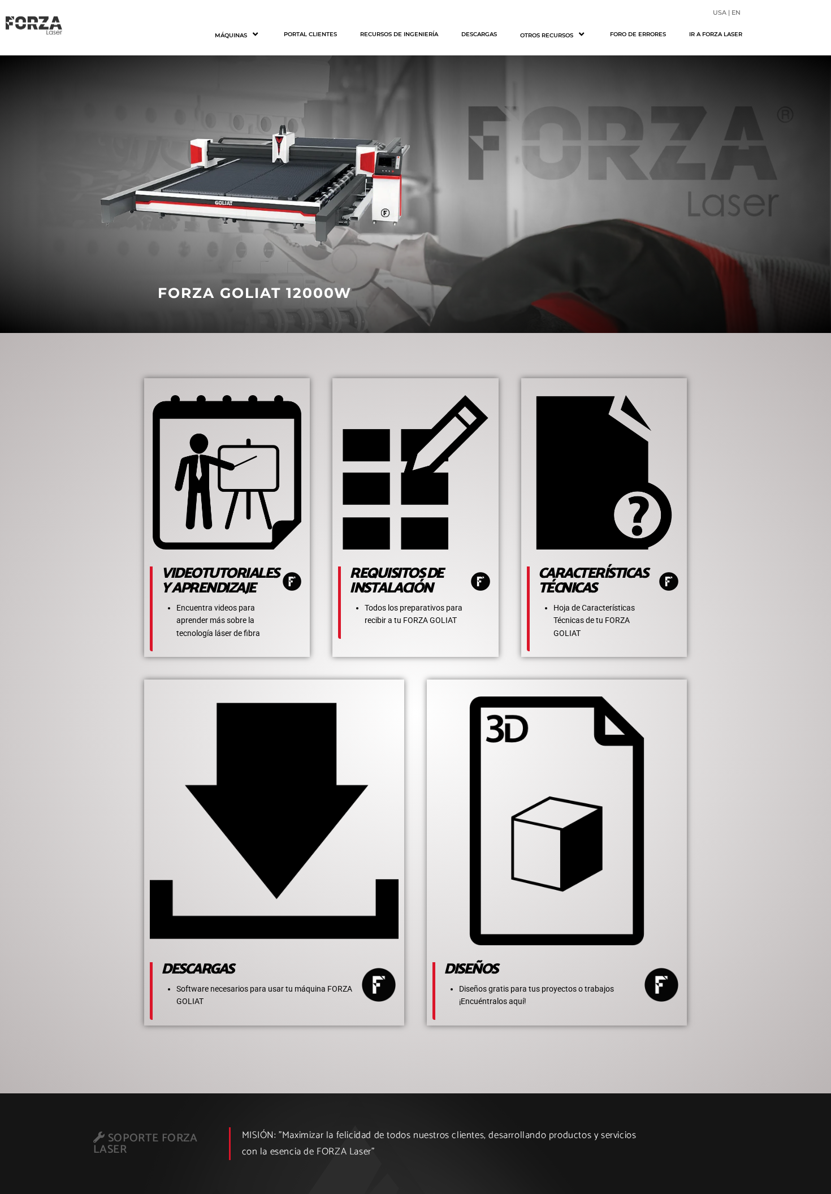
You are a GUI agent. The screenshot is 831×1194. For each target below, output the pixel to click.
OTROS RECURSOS (546, 35)
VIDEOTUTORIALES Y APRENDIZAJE (220, 580)
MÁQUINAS (231, 35)
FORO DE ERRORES (638, 34)
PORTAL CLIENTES (310, 34)
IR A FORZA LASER (715, 34)
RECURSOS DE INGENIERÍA (399, 34)
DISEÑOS (470, 969)
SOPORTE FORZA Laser (145, 1144)
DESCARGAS (479, 34)
